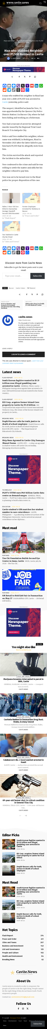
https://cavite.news (24, 320)
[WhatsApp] (35, 76)
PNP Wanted (31, 288)
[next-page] (26, 815)
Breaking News (8, 418)
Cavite (5, 102)
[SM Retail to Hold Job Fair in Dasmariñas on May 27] (23, 580)
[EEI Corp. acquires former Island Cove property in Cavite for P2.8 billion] (8, 857)
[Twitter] (24, 76)
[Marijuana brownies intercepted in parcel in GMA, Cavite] (23, 664)
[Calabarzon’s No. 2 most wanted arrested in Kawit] (23, 745)
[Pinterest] (29, 76)
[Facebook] (19, 76)
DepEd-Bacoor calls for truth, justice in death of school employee (29, 869)
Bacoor (11, 288)
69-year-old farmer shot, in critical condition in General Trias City (23, 801)
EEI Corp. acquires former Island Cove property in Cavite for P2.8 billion (30, 856)
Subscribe (37, 276)
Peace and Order (9, 41)
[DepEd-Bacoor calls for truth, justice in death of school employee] (8, 870)
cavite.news (16, 58)
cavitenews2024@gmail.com (22, 997)
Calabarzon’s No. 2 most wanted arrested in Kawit (23, 761)
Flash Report (7, 377)
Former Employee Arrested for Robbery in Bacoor (31, 209)
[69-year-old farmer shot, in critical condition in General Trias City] (23, 786)
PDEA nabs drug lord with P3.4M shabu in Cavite (35, 304)
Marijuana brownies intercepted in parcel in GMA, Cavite (23, 680)
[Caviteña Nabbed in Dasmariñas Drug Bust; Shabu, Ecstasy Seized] (23, 705)
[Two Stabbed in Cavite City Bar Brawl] (11, 226)
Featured (5, 555)
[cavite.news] (9, 58)
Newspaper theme (15, 1018)
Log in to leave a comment (23, 354)
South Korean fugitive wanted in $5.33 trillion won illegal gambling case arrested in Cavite (20, 383)
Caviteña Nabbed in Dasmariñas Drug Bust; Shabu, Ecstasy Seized (23, 720)
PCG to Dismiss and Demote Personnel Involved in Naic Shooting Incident (10, 306)
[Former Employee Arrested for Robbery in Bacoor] (31, 198)
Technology (7, 490)
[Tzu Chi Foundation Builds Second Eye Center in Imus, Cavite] (23, 542)
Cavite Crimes (20, 288)
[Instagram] (23, 1008)
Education (6, 506)
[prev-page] (20, 815)
